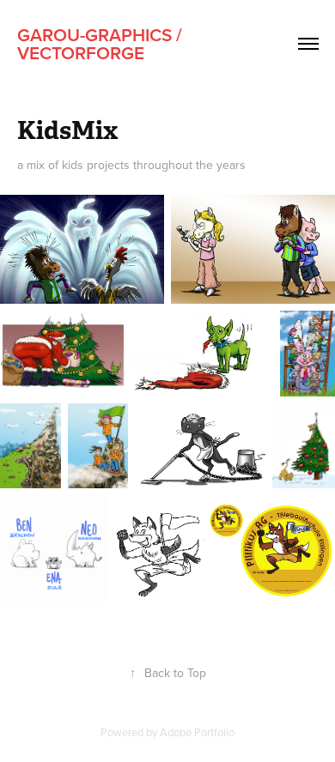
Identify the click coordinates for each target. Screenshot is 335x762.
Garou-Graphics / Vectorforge (101, 43)
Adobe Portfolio (197, 732)
